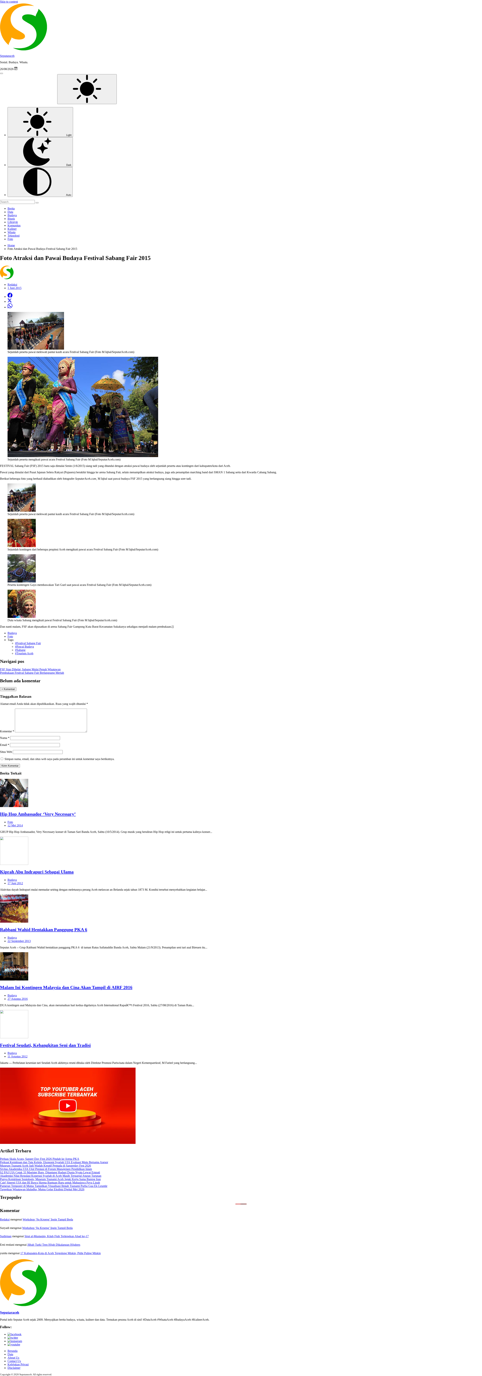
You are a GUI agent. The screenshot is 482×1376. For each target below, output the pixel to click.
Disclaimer (14, 1367)
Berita (11, 208)
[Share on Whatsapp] (10, 307)
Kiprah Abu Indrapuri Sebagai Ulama (37, 871)
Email (4, 744)
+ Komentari (8, 689)
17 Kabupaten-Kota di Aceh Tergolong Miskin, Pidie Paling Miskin (60, 1253)
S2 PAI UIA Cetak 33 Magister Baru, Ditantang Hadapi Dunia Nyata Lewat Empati (50, 1172)
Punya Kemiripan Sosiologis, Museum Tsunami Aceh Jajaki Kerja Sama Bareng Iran (50, 1179)
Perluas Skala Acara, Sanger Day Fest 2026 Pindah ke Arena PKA (39, 1158)
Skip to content (9, 1)
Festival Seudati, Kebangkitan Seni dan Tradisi (45, 1045)
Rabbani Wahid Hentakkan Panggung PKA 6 (43, 929)
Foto (10, 239)
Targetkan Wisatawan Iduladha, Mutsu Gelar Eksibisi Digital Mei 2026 (42, 1189)
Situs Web (6, 751)
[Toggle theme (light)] (87, 89)
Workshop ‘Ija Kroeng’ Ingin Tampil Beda (48, 1219)
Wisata (11, 232)
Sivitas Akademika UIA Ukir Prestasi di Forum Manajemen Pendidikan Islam (46, 1169)
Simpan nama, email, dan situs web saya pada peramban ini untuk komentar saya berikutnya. (59, 759)
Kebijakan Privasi (18, 1364)
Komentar (7, 731)
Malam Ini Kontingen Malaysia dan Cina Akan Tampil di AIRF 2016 (66, 987)
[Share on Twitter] (10, 301)
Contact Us (14, 1361)
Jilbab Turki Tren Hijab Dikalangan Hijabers (53, 1244)
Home (11, 245)
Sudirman (5, 1236)
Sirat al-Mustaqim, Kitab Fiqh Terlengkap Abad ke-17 (56, 1236)
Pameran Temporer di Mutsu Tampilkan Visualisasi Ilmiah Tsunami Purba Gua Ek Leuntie (53, 1186)
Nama (4, 737)
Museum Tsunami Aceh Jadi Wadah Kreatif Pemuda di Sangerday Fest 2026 (45, 1165)
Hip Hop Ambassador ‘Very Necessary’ (38, 814)
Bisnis (11, 218)
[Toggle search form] (1, 73)
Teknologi (14, 235)
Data (10, 211)
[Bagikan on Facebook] (10, 296)
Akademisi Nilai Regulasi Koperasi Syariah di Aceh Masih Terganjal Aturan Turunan (50, 1175)
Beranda (13, 1350)
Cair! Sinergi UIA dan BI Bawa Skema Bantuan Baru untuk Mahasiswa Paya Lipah (50, 1182)
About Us (13, 1357)
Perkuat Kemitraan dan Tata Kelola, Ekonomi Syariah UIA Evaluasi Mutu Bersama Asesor (54, 1162)
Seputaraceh (7, 55)
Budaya (12, 215)
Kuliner (12, 228)
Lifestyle (13, 222)
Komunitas (14, 225)
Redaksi (5, 1219)
